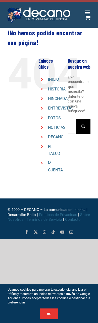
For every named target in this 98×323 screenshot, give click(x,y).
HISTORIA (57, 89)
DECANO (56, 137)
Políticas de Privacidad (58, 214)
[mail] (71, 232)
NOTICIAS (57, 127)
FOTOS (54, 118)
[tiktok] (53, 232)
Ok (49, 314)
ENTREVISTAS (61, 108)
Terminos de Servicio (44, 219)
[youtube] (62, 232)
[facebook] (27, 232)
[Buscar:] (72, 126)
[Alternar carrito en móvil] (87, 17)
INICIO (53, 79)
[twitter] (36, 232)
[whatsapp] (44, 232)
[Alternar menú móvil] (87, 12)
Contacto (73, 219)
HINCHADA (58, 98)
